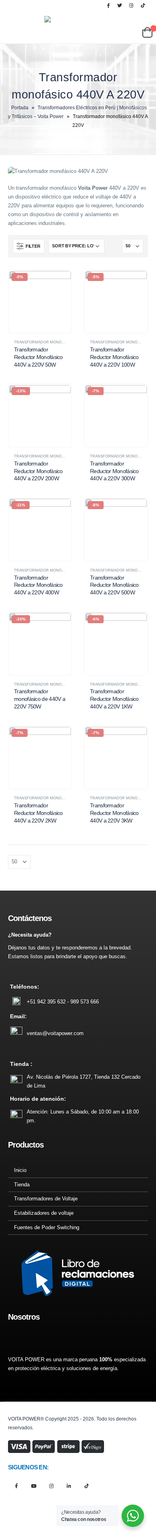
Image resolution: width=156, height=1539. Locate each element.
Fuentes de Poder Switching (46, 1227)
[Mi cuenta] (135, 19)
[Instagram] (131, 5)
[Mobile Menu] (34, 27)
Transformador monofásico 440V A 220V (56, 342)
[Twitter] (119, 5)
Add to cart (58, 283)
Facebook (16, 1485)
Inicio (20, 1170)
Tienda (22, 1185)
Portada (19, 107)
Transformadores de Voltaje (46, 1199)
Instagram (51, 1485)
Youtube (33, 1485)
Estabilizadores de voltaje (44, 1213)
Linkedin (69, 1485)
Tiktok (86, 1485)
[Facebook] (108, 5)
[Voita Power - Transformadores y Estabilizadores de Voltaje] (84, 27)
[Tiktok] (143, 5)
